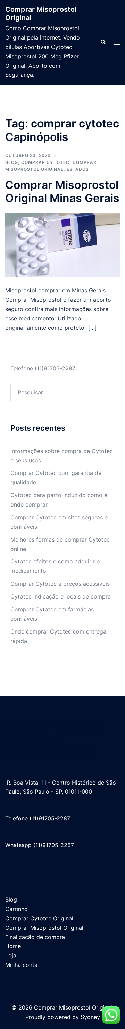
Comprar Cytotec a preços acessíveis (60, 583)
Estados (78, 169)
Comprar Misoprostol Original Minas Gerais (62, 191)
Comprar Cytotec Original (39, 918)
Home (13, 946)
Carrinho (16, 908)
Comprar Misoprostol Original (44, 927)
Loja (10, 955)
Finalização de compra (35, 937)
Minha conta (21, 964)
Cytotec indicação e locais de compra (60, 596)
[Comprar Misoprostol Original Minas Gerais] (62, 244)
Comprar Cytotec (45, 162)
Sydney (90, 1016)
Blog (11, 162)
